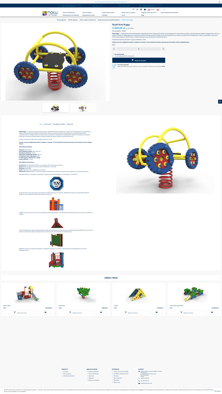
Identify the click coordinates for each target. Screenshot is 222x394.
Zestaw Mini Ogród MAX (176, 305)
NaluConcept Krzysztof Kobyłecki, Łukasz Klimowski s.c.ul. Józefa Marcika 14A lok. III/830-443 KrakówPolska (151, 374)
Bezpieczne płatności (93, 380)
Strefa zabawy (87, 12)
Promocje (65, 371)
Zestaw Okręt (7, 305)
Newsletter (116, 380)
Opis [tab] (41, 124)
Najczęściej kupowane (69, 376)
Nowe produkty (67, 373)
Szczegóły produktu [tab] (59, 124)
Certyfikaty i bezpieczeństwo (121, 373)
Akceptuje (217, 391)
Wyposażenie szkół (88, 15)
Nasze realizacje (118, 378)
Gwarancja (91, 376)
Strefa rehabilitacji (69, 12)
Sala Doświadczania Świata (169, 12)
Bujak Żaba (62, 305)
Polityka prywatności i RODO (121, 371)
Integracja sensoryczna (148, 12)
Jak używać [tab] (47, 124)
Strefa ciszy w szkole (128, 12)
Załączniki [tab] (70, 124)
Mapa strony (117, 382)
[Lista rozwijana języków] (149, 9)
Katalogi (104, 15)
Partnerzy (116, 376)
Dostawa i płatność (93, 371)
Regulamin (91, 378)
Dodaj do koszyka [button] (20, 312)
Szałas (116, 305)
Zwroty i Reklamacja (93, 373)
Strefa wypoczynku (108, 12)
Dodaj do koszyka (139, 60)
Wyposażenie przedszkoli (71, 15)
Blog (142, 15)
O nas (123, 15)
